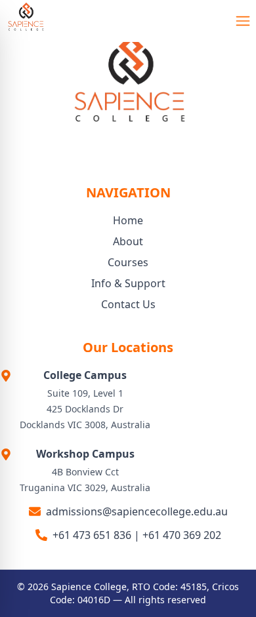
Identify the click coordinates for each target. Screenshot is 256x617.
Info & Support (128, 283)
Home (128, 220)
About (128, 241)
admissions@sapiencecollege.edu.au (137, 511)
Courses (128, 262)
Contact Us (128, 304)
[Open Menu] (243, 21)
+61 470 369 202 (181, 535)
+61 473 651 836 (92, 535)
